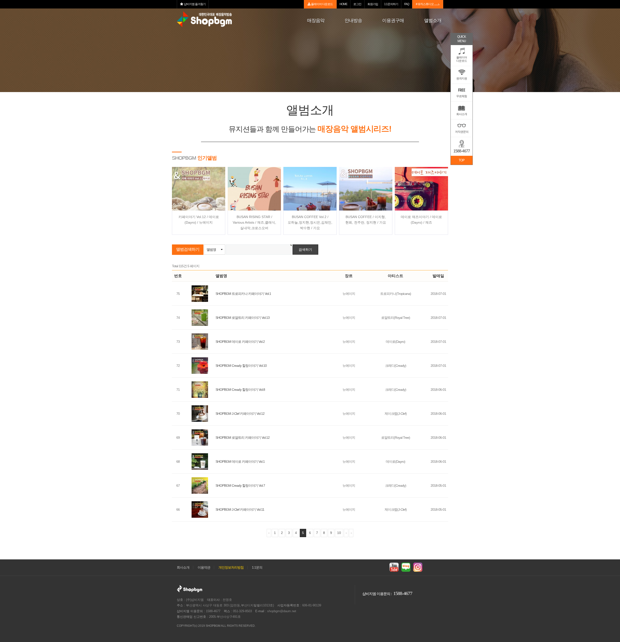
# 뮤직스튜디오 (425, 4)
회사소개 (183, 567)
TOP (462, 160)
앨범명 (211, 249)
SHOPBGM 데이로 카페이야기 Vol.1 (240, 461)
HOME (343, 4)
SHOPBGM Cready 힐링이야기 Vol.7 (240, 485)
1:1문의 (257, 567)
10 (339, 533)
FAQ (406, 4)
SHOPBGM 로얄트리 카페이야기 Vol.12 (243, 437)
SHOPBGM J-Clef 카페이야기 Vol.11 (240, 509)
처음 (269, 533)
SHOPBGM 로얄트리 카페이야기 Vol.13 (243, 318)
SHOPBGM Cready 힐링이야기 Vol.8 (240, 389)
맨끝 (351, 533)
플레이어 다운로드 (321, 4)
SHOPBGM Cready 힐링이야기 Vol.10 (241, 366)
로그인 (357, 4)
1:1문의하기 (391, 4)
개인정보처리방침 (231, 567)
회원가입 (372, 4)
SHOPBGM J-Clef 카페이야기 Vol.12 (240, 413)
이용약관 (204, 567)
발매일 (438, 276)
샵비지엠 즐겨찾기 (194, 4)
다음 (346, 533)
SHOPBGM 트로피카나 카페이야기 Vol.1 (243, 294)
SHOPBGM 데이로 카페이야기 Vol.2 (240, 342)
